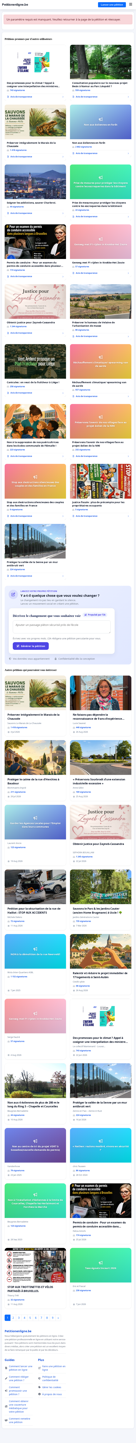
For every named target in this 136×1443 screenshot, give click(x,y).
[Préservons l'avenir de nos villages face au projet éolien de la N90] (100, 432)
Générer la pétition (33, 646)
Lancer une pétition (112, 4)
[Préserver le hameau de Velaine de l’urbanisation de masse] (100, 312)
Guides (10, 1360)
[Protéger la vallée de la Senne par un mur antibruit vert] (35, 552)
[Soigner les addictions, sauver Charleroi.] (35, 190)
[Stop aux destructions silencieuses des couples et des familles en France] (35, 492)
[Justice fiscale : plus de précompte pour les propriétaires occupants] (100, 492)
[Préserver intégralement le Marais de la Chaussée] (35, 132)
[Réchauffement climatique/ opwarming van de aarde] (100, 372)
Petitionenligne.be (15, 4)
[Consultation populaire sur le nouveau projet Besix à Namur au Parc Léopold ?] (100, 73)
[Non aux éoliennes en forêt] (100, 131)
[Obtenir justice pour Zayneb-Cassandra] (35, 310)
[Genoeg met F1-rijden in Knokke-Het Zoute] (100, 250)
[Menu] (130, 4)
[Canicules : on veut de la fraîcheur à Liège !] (35, 370)
